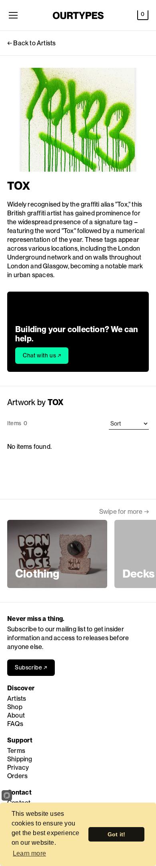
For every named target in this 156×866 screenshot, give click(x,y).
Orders (17, 776)
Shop (14, 707)
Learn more (29, 853)
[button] (142, 15)
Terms (16, 750)
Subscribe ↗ (31, 667)
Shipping (19, 759)
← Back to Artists (31, 43)
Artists (16, 698)
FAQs (15, 724)
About (16, 715)
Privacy (18, 767)
